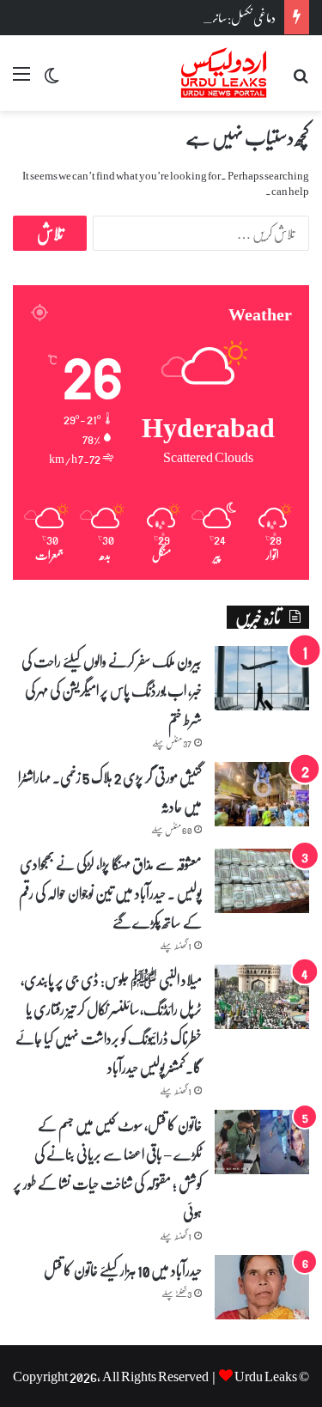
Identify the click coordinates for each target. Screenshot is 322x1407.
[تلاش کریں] (300, 79)
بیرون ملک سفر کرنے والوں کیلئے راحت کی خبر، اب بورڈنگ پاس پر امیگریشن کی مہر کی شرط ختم (111, 690)
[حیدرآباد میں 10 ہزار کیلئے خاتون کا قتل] (262, 1287)
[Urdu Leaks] (225, 73)
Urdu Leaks (265, 1375)
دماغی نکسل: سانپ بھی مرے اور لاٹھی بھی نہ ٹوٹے (178, 17)
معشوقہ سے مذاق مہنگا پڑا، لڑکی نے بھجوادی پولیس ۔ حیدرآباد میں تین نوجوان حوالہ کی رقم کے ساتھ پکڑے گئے (110, 892)
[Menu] (21, 79)
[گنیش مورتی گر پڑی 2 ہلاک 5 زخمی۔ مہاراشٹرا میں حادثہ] (262, 794)
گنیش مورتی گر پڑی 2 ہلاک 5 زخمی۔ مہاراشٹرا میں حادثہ (110, 791)
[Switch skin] (51, 79)
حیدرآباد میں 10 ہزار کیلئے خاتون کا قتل (123, 1270)
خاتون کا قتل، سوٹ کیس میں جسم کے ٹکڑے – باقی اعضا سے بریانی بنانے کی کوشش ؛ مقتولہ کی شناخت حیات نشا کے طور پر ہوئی (108, 1168)
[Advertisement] (161, 280)
